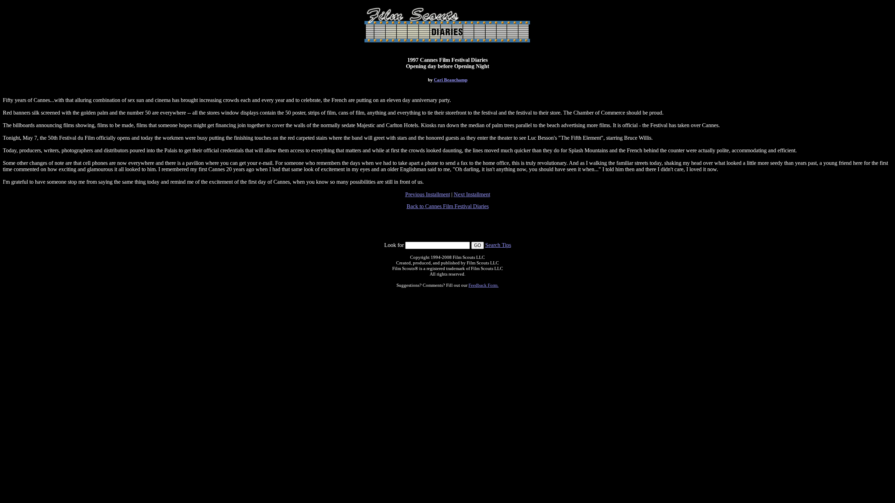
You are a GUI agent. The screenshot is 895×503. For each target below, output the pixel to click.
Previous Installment (427, 194)
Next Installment (472, 194)
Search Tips (498, 245)
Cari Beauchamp (450, 79)
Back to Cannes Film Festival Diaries (448, 206)
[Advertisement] (447, 225)
